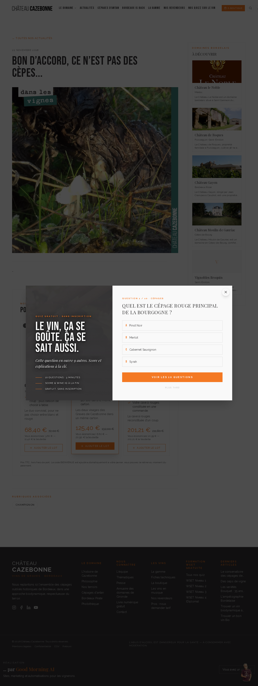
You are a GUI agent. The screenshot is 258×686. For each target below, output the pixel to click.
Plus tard (172, 387)
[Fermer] (226, 292)
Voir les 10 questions (172, 377)
